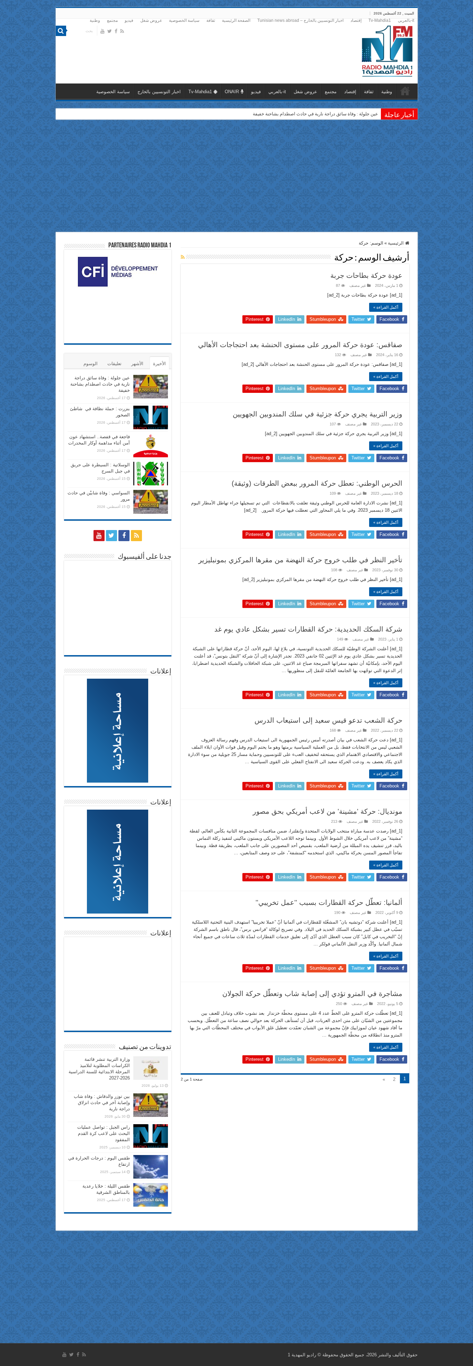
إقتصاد (356, 20)
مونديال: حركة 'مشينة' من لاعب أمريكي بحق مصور (327, 811)
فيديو (129, 20)
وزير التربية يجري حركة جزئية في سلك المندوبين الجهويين (317, 414)
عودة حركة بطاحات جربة (366, 275)
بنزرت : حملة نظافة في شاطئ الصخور (341, 113)
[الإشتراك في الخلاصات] (183, 257)
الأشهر (137, 363)
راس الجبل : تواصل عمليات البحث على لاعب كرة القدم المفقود (103, 1133)
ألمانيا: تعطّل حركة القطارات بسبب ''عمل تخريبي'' (329, 902)
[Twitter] (110, 31)
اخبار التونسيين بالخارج (159, 91)
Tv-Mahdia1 (379, 20)
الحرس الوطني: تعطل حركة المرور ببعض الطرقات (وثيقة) (317, 483)
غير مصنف (357, 285)
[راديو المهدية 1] (387, 50)
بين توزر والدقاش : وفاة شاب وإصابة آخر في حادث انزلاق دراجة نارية (102, 1102)
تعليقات (114, 363)
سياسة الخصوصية (184, 20)
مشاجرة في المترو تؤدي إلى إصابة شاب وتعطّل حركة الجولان (312, 993)
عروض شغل (151, 20)
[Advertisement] (236, 176)
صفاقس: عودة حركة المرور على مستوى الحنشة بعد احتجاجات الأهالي (300, 345)
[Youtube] (102, 31)
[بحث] (61, 31)
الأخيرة (159, 363)
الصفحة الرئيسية (236, 20)
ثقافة (210, 20)
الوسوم (90, 363)
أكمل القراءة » (385, 307)
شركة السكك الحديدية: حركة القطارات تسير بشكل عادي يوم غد (308, 629)
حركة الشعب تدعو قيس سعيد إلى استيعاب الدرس (328, 720)
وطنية (95, 20)
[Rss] (122, 31)
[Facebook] (116, 31)
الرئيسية (396, 243)
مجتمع (112, 20)
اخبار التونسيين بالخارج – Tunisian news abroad (300, 20)
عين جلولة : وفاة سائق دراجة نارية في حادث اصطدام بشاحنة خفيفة (100, 384)
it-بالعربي (406, 20)
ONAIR (232, 91)
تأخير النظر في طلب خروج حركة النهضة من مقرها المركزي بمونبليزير (300, 560)
